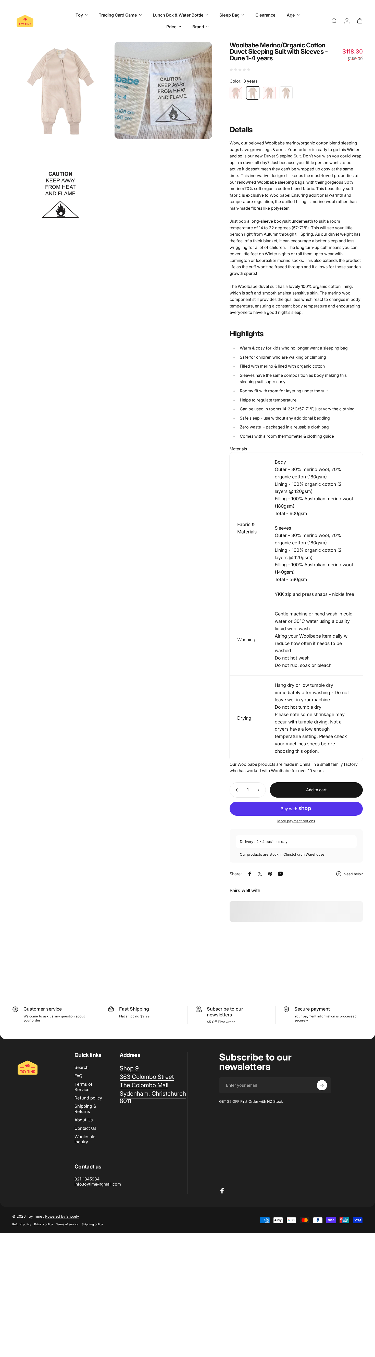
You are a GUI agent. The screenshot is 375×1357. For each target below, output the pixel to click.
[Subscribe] (322, 1085)
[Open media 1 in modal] (60, 90)
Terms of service (67, 1224)
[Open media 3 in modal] (60, 192)
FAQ (78, 1075)
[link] (144, 1085)
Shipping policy (92, 1224)
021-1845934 (86, 1178)
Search (81, 1067)
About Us (83, 1119)
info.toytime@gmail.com (97, 1184)
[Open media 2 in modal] (163, 90)
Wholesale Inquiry (84, 1139)
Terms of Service (83, 1087)
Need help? (353, 874)
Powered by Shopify (62, 1216)
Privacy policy (43, 1224)
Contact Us (85, 1128)
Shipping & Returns (85, 1109)
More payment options (296, 821)
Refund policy (88, 1097)
